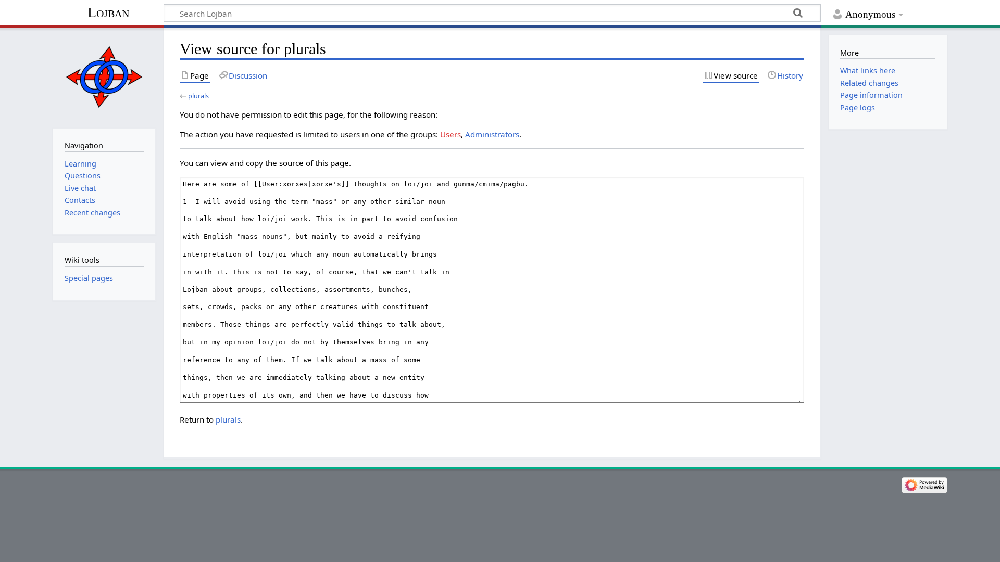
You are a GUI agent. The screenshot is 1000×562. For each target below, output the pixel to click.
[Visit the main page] (103, 76)
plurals (198, 95)
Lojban (108, 12)
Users (450, 134)
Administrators (492, 134)
